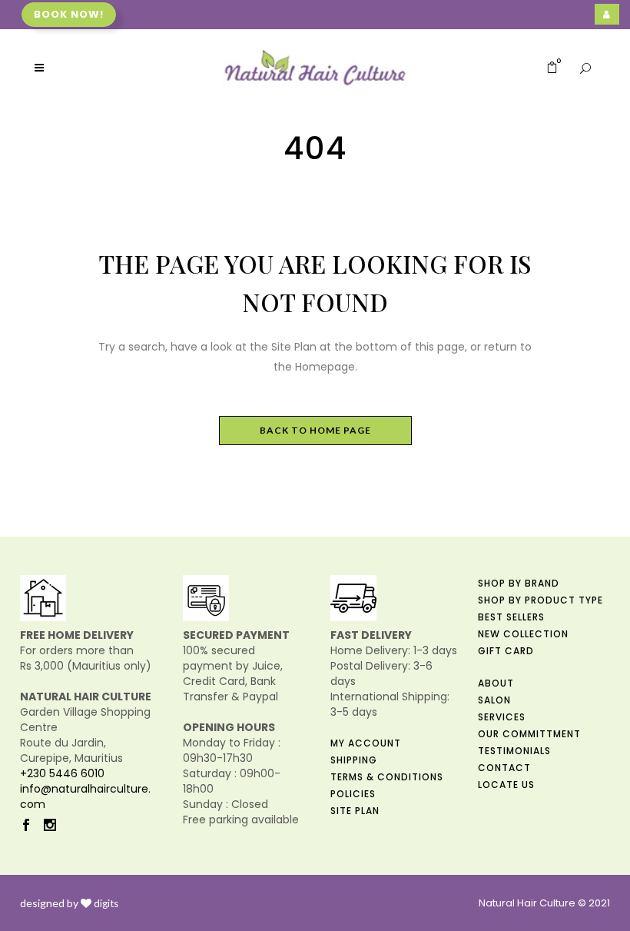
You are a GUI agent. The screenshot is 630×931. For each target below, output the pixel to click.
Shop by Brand (518, 583)
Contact (504, 767)
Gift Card (506, 650)
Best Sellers (511, 616)
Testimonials (514, 750)
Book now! (69, 14)
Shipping (353, 759)
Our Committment (529, 733)
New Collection (523, 633)
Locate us (506, 784)
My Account (365, 743)
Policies (353, 793)
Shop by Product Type (540, 600)
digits (106, 903)
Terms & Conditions (386, 776)
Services (502, 716)
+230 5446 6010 (62, 773)
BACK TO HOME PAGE (315, 430)
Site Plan (355, 810)
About (496, 683)
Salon (494, 700)
